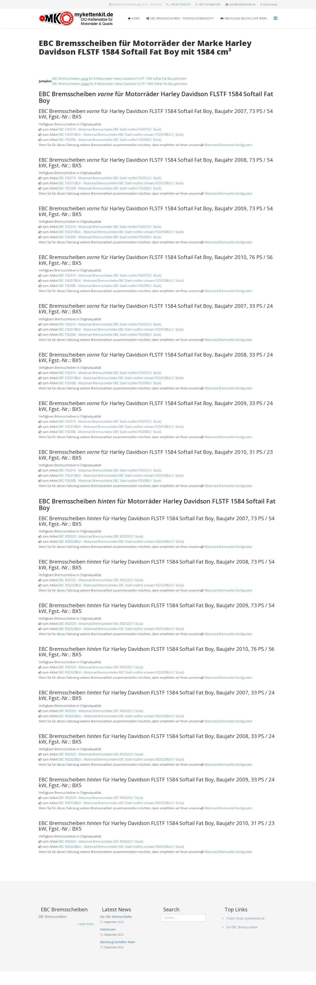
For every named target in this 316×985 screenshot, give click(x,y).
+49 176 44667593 (209, 4)
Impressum (270, 4)
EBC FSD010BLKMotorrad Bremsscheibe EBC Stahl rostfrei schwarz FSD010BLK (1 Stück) (121, 135)
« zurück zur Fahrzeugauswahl (59, 60)
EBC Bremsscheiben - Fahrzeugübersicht (181, 18)
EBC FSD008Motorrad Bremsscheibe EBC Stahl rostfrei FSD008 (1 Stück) (110, 140)
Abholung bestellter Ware (245, 18)
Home (135, 18)
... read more (85, 924)
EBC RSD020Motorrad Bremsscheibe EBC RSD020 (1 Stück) (101, 536)
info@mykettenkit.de (243, 4)
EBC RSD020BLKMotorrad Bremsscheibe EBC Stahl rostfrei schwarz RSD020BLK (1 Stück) (121, 542)
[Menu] (275, 18)
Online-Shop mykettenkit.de (245, 918)
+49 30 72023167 (180, 4)
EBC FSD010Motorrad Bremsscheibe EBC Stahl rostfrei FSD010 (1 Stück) (110, 129)
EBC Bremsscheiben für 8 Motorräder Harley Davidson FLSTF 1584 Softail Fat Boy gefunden (119, 78)
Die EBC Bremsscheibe (241, 927)
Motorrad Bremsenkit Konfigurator (228, 145)
